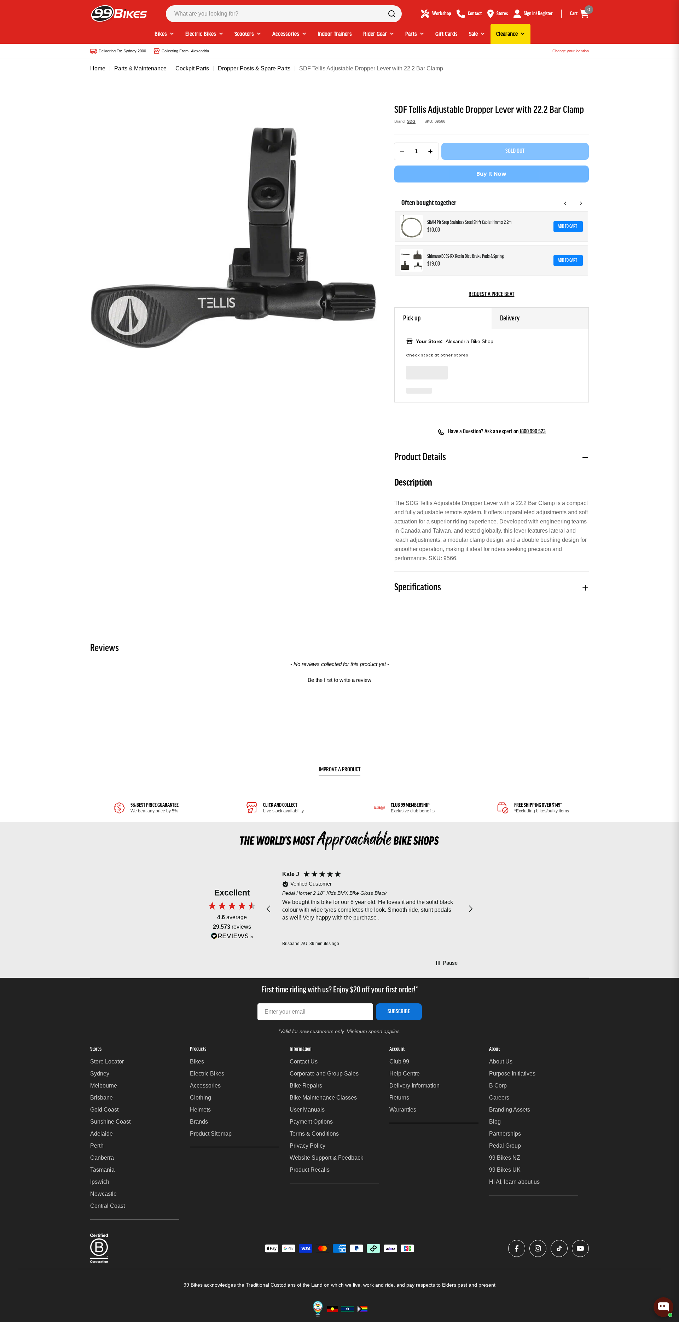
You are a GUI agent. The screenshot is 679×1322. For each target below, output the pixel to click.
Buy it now (491, 174)
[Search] (392, 14)
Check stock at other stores (437, 355)
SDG (411, 121)
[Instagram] (537, 1248)
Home (97, 68)
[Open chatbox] (663, 1307)
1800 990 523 (533, 432)
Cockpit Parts (192, 68)
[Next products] (581, 203)
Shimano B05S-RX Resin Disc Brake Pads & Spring (465, 256)
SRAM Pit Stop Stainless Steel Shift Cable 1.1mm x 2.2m (469, 222)
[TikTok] (559, 1248)
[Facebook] (516, 1248)
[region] (369, 909)
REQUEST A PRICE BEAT (491, 294)
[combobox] (284, 13)
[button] (339, 679)
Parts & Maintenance (140, 68)
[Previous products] (565, 203)
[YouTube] (580, 1248)
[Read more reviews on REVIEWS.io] (232, 938)
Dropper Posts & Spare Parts (254, 68)
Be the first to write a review (339, 680)
